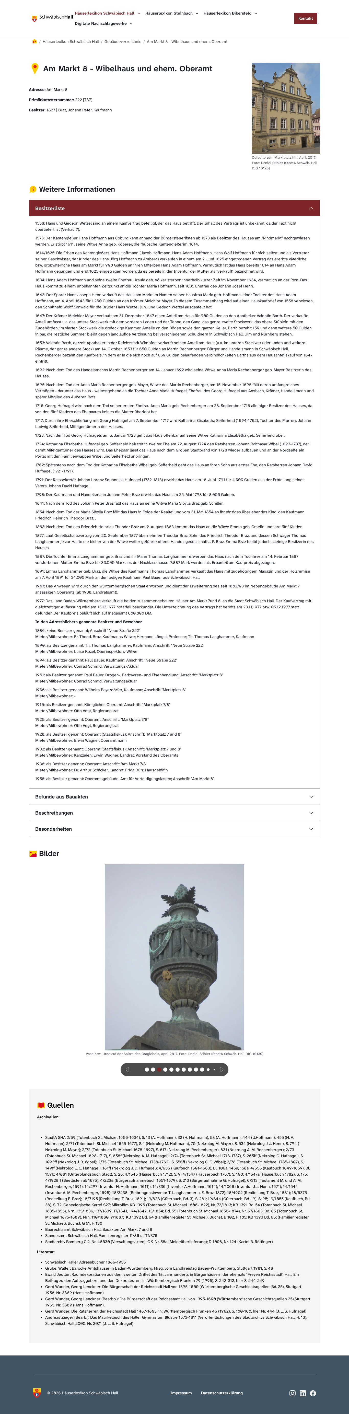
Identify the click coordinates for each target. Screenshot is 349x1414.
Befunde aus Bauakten (61, 796)
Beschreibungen (54, 812)
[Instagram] (292, 1392)
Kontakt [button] (305, 18)
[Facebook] (313, 1392)
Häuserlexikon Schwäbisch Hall (105, 13)
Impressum (181, 1393)
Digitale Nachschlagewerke (101, 23)
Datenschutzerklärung (222, 1393)
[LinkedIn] (303, 1392)
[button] (127, 1069)
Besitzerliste (50, 208)
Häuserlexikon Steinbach (169, 13)
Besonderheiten (53, 829)
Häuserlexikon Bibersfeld (228, 13)
